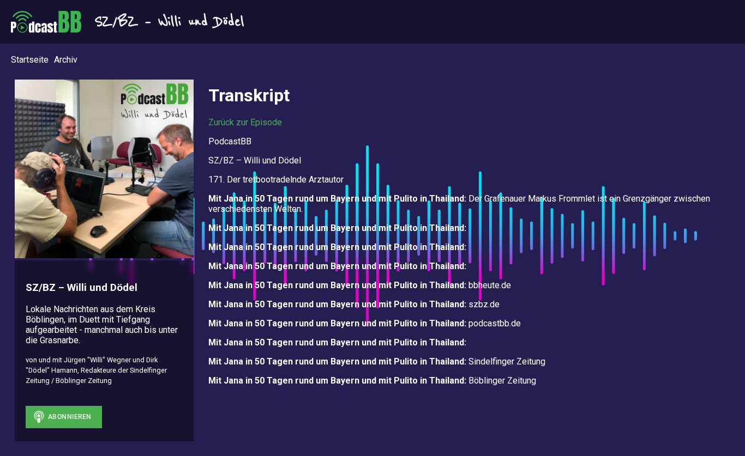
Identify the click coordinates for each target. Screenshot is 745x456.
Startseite (30, 59)
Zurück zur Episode (245, 122)
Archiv (65, 59)
